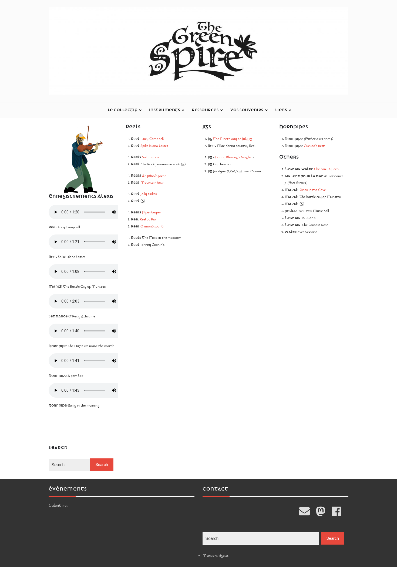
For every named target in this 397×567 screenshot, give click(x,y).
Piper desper (151, 212)
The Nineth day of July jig (232, 139)
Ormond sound (151, 226)
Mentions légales (215, 555)
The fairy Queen (326, 169)
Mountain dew (151, 182)
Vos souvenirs (246, 110)
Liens (281, 110)
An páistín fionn (154, 175)
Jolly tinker (148, 194)
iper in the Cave (314, 190)
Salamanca (150, 157)
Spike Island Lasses (154, 146)
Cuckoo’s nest (314, 146)
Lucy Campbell (153, 139)
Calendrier (58, 505)
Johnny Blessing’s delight (233, 157)
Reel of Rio (148, 219)
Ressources (205, 110)
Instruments (164, 110)
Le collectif (122, 110)
